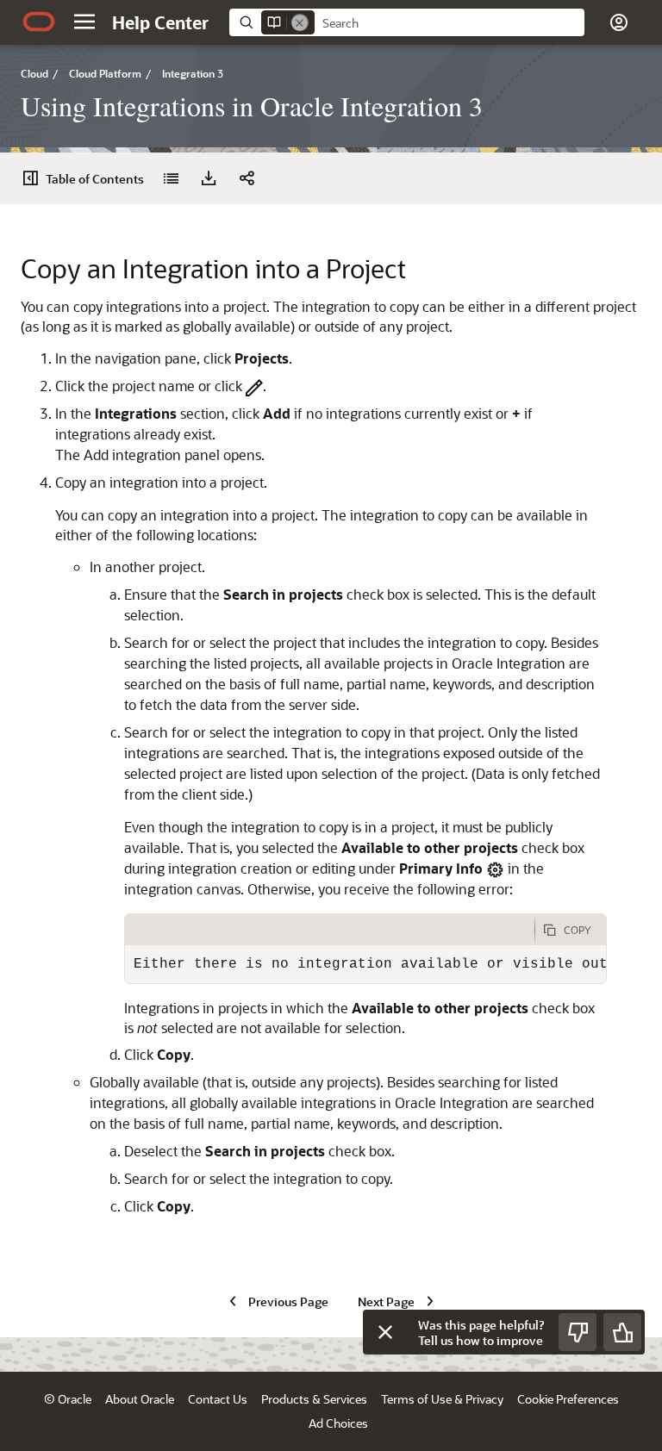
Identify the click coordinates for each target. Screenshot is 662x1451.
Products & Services (314, 1399)
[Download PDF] (208, 178)
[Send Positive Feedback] (622, 1332)
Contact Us (217, 1399)
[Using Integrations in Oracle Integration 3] (170, 178)
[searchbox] (449, 23)
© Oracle (67, 1399)
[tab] (329, 929)
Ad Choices (338, 1423)
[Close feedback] (385, 1332)
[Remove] (299, 22)
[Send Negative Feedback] (577, 1332)
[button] (84, 21)
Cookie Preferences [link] (568, 1399)
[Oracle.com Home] (39, 21)
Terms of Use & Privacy (442, 1399)
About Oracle (139, 1399)
